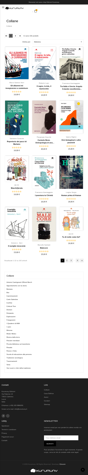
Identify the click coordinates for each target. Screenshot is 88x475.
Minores (9, 330)
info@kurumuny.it (20, 409)
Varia (8, 364)
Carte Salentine (12, 299)
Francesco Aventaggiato (71, 83)
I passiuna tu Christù (44, 195)
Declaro (9, 310)
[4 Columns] (6, 36)
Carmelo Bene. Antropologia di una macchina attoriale (44, 141)
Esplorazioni (11, 316)
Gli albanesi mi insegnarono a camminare (17, 87)
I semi (9, 327)
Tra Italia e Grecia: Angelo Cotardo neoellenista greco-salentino (71, 87)
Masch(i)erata (17, 188)
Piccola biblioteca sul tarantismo (18, 344)
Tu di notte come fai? (71, 237)
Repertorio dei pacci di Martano (17, 143)
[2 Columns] (15, 36)
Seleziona (58, 42)
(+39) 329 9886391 (16, 405)
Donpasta (10, 313)
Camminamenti (12, 296)
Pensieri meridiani (13, 340)
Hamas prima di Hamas (71, 195)
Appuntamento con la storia (17, 286)
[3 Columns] (11, 36)
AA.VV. (16, 185)
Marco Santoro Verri (16, 82)
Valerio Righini (71, 137)
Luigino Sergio (71, 192)
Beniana (10, 289)
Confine (9, 303)
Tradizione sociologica (15, 358)
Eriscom (63, 464)
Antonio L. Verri (16, 243)
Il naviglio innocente (17, 246)
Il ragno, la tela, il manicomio (44, 87)
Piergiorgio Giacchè (44, 137)
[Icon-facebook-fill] (3, 416)
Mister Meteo (11, 334)
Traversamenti (12, 361)
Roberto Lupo (44, 83)
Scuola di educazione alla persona (19, 354)
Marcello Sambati (44, 245)
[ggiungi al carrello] (21, 63)
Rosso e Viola (12, 351)
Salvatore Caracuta (17, 138)
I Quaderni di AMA (13, 323)
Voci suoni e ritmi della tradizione (19, 368)
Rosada (9, 347)
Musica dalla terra (13, 337)
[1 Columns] (20, 36)
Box (8, 292)
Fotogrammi (11, 320)
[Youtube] (8, 416)
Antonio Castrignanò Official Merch (19, 282)
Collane (10, 276)
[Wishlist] (33, 11)
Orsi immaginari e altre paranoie (71, 141)
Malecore (44, 248)
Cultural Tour (11, 306)
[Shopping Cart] (35, 11)
